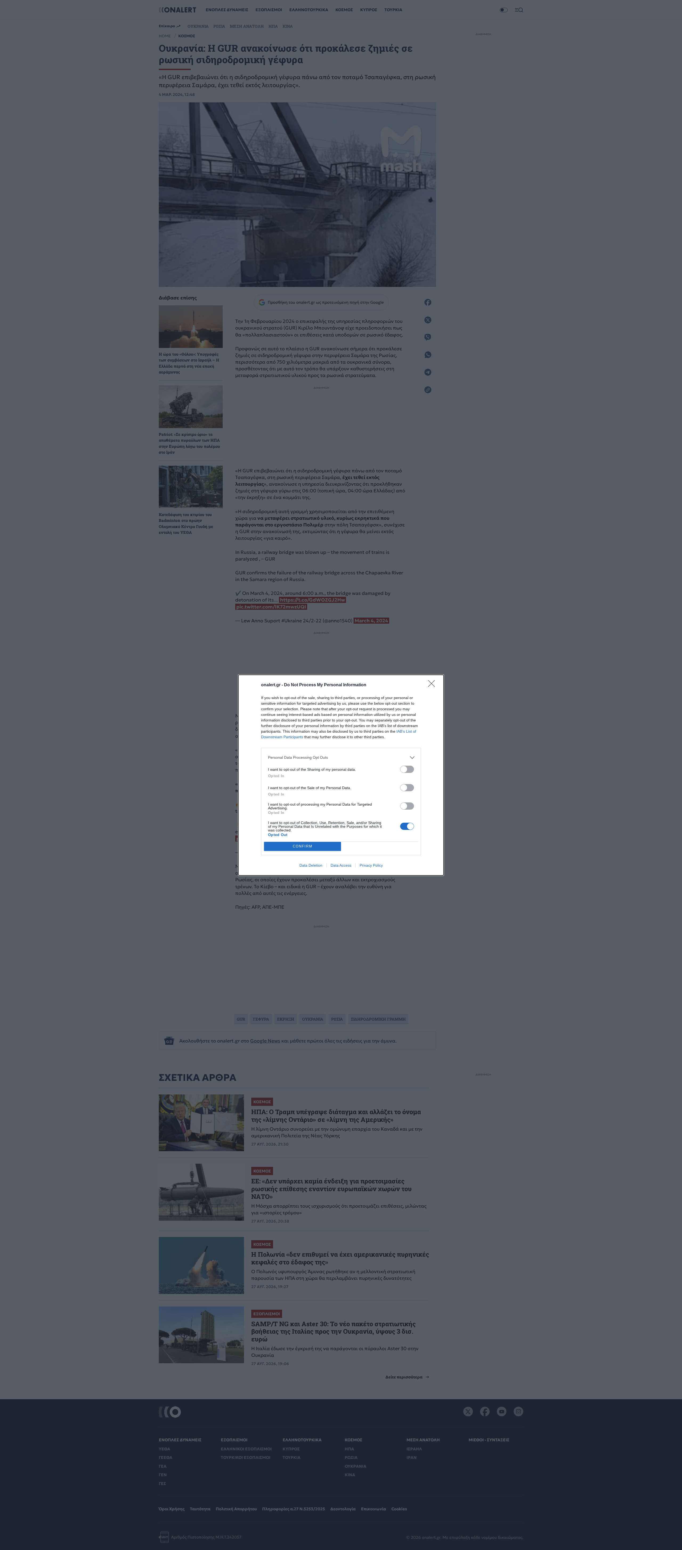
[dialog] (341, 775)
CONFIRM (302, 846)
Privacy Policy (371, 865)
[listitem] (341, 757)
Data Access (341, 865)
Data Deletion (310, 865)
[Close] (433, 685)
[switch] (407, 769)
